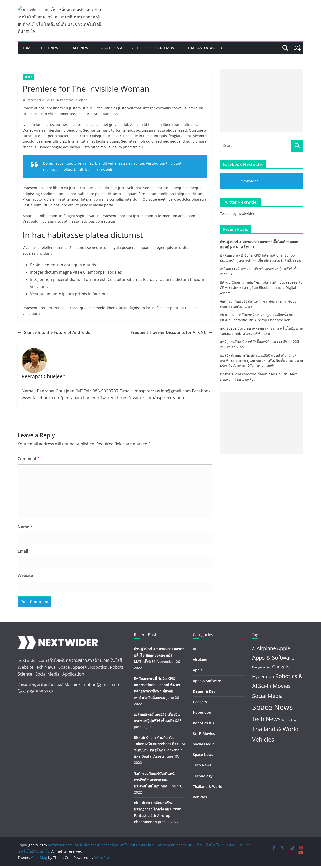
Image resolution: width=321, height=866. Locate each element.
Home (27, 47)
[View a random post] (297, 48)
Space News (79, 47)
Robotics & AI (110, 47)
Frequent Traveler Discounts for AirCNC (168, 332)
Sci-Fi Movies (167, 47)
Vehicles (139, 47)
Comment (29, 458)
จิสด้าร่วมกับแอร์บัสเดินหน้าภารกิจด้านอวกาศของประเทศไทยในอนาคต (155, 779)
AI (194, 648)
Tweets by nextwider (237, 213)
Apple (28, 77)
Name (25, 527)
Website (25, 575)
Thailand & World (204, 47)
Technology (203, 776)
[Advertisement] (261, 100)
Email (24, 551)
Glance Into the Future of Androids (57, 332)
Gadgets (200, 701)
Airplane (200, 659)
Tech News (50, 47)
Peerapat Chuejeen (73, 100)
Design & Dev (204, 691)
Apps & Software (207, 680)
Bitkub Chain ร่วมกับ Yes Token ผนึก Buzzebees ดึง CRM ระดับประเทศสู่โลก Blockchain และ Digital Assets (261, 287)
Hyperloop (202, 712)
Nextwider (249, 181)
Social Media (203, 744)
